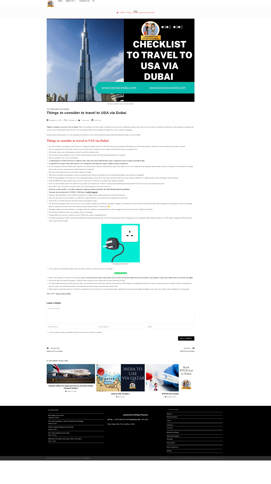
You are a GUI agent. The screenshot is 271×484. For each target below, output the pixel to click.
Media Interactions (172, 417)
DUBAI (52, 109)
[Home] (117, 12)
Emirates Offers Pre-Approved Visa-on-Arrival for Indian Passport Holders (71, 387)
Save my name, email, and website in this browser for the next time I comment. (76, 332)
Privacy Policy (171, 443)
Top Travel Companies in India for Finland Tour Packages (65, 421)
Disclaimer (170, 439)
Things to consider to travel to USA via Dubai (140, 12)
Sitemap (169, 451)
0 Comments (72, 120)
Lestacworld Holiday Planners (135, 415)
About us (169, 414)
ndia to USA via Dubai (63, 293)
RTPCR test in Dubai (170, 394)
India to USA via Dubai (62, 109)
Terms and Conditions (173, 436)
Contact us (170, 425)
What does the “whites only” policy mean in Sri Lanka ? (65, 439)
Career (169, 420)
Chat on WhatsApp (120, 273)
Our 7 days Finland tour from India (58, 433)
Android (94, 192)
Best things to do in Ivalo (56, 415)
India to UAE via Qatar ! (120, 394)
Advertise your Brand (173, 432)
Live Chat (169, 428)
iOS (90, 192)
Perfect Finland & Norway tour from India (60, 427)
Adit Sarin (97, 120)
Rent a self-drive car (172, 447)
